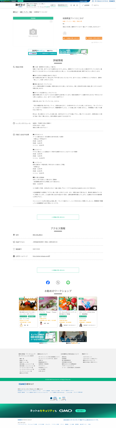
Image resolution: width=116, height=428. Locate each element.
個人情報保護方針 (66, 360)
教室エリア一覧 (23, 360)
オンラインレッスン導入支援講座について (49, 357)
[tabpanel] (33, 33)
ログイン (96, 5)
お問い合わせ (42, 371)
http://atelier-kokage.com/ (41, 256)
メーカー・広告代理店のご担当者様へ (71, 367)
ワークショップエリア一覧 (26, 367)
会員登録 (86, 5)
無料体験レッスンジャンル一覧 (27, 366)
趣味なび (15, 12)
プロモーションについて (68, 365)
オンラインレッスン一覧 (26, 371)
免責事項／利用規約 (44, 364)
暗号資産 (77, 424)
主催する (53, 5)
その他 (89, 424)
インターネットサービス (22, 424)
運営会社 (64, 357)
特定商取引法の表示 (67, 362)
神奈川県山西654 (37, 235)
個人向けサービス (83, 424)
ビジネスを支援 (41, 424)
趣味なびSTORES (24, 373)
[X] (74, 5)
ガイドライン (42, 365)
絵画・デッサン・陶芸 (26, 12)
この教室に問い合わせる (72, 38)
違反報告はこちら (97, 42)
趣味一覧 (22, 358)
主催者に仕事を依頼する (95, 38)
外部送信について (43, 367)
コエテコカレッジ (87, 357)
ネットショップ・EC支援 (32, 424)
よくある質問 (42, 369)
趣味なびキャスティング (89, 360)
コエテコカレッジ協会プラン (90, 358)
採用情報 (64, 358)
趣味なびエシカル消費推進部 (69, 364)
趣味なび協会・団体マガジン (90, 362)
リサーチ (62, 424)
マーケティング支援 (55, 424)
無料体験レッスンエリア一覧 (27, 364)
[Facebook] (71, 5)
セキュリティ (48, 424)
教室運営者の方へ (63, 5)
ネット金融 (72, 424)
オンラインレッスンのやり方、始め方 (48, 358)
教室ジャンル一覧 (24, 362)
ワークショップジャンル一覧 (27, 369)
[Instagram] (77, 5)
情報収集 (66, 424)
